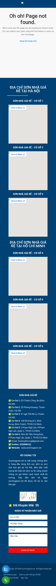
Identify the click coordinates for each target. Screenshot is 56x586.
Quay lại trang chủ (28, 41)
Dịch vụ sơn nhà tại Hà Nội (30, 575)
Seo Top (24, 578)
